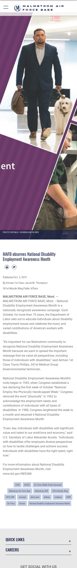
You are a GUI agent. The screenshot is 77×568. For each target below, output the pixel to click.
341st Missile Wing (60, 491)
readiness (58, 497)
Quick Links (15, 539)
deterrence (35, 497)
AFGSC (27, 484)
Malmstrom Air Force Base (19, 491)
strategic (22, 497)
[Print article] (7, 267)
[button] (6, 8)
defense (47, 497)
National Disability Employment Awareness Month (50, 503)
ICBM (68, 497)
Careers (12, 550)
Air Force (11, 503)
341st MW (10, 497)
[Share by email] (14, 267)
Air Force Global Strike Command (47, 484)
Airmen (22, 503)
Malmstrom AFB (41, 491)
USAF (17, 484)
